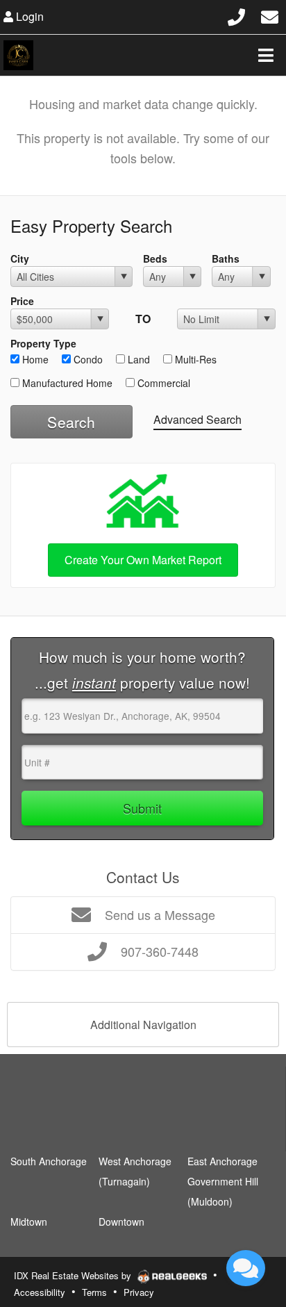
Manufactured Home (65, 383)
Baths (225, 258)
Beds (155, 258)
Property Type (43, 343)
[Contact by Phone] (236, 15)
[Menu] (266, 55)
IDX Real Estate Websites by (74, 1275)
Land (137, 359)
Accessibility (39, 1292)
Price (22, 301)
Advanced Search (197, 419)
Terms (94, 1292)
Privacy (139, 1292)
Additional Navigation (143, 1025)
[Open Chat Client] (245, 1268)
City (19, 258)
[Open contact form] (269, 15)
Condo (87, 359)
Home (34, 359)
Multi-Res (194, 359)
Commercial (162, 383)
